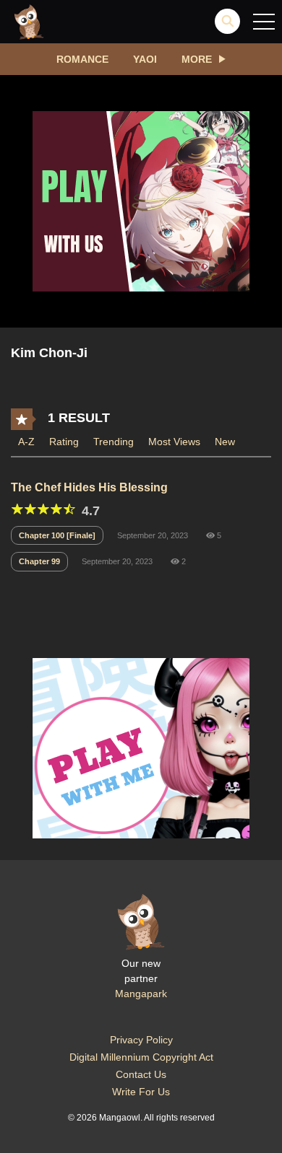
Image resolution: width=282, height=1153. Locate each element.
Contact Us (141, 1074)
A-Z (26, 441)
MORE (196, 59)
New (225, 441)
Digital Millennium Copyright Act (141, 1057)
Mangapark (141, 993)
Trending (113, 441)
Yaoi (145, 59)
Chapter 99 (39, 561)
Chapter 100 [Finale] (57, 535)
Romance (82, 59)
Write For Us (141, 1091)
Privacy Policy (141, 1039)
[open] (264, 22)
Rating (64, 441)
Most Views (174, 441)
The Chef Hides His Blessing (89, 487)
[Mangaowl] (29, 21)
